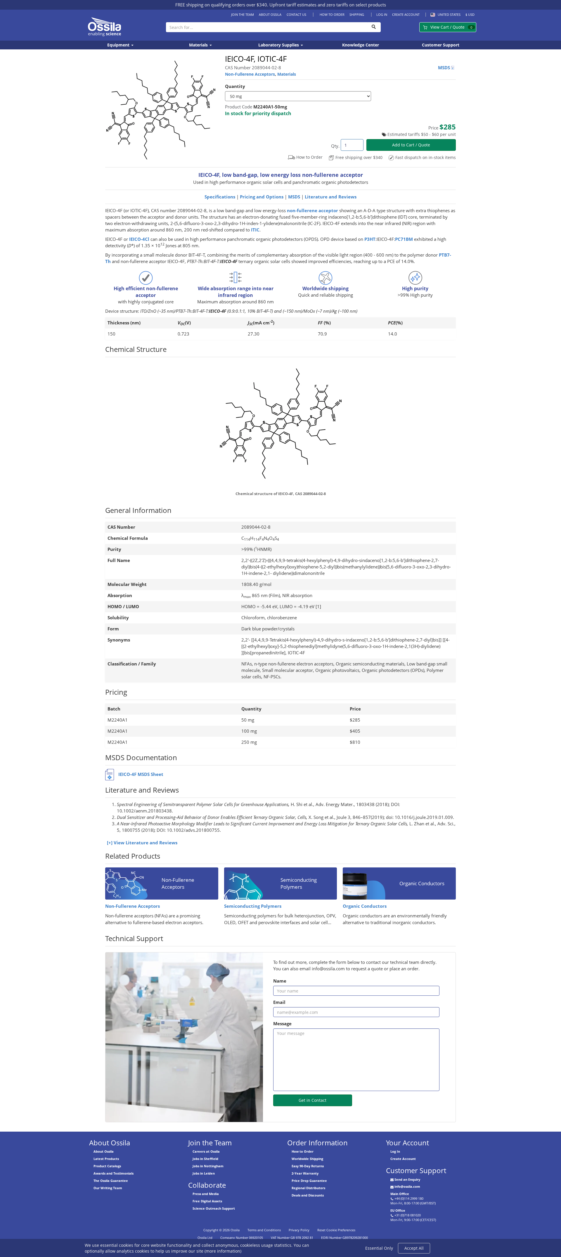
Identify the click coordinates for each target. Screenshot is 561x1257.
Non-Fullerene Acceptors (250, 74)
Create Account (406, 14)
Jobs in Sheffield (205, 1158)
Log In (381, 14)
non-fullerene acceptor (312, 211)
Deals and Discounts (308, 1195)
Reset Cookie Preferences (336, 1230)
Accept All (414, 1248)
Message (282, 1024)
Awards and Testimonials (114, 1173)
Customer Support (440, 45)
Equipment (119, 45)
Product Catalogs (107, 1166)
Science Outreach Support (214, 1208)
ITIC (255, 230)
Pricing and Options (261, 197)
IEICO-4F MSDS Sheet (140, 774)
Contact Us (296, 14)
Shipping (356, 14)
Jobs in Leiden (204, 1173)
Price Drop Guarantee (309, 1180)
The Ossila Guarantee (111, 1180)
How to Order (332, 14)
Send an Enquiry (407, 1179)
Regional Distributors (308, 1188)
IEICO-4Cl (139, 239)
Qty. (335, 146)
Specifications (220, 197)
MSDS (444, 68)
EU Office (397, 1210)
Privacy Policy (299, 1230)
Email (279, 1002)
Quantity (235, 86)
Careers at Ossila (206, 1151)
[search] (374, 27)
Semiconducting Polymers (252, 906)
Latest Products (106, 1158)
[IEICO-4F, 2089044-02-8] (280, 425)
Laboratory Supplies (279, 45)
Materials (199, 45)
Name (279, 981)
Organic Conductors (365, 906)
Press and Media (206, 1194)
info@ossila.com (407, 1186)
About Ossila (270, 14)
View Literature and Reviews (145, 843)
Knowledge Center (360, 45)
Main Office (399, 1194)
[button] (444, 14)
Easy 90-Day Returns (308, 1166)
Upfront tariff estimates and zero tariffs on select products (327, 5)
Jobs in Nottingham (208, 1166)
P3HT (369, 239)
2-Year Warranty (305, 1173)
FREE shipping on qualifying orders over (221, 5)
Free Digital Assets (207, 1201)
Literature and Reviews (330, 197)
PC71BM (404, 239)
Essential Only (379, 1248)
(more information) (223, 1251)
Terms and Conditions (264, 1230)
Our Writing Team (108, 1188)
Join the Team (242, 14)
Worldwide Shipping (307, 1158)
